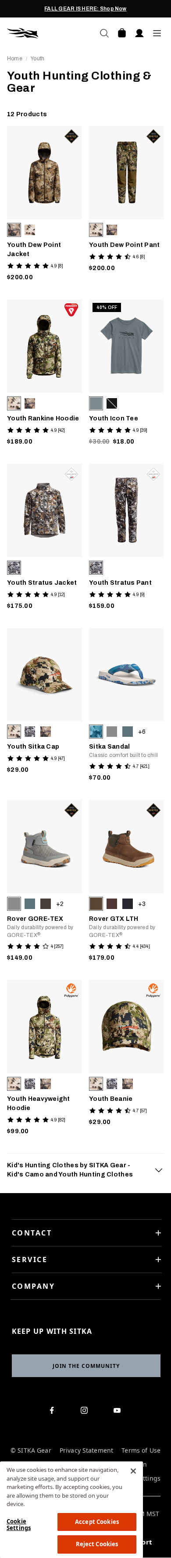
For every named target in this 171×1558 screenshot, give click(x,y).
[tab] (85, 1170)
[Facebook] (53, 1412)
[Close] (133, 1471)
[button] (14, 230)
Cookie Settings (19, 1524)
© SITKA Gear (31, 1450)
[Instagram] (86, 1412)
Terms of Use (140, 1450)
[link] (44, 205)
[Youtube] (119, 1412)
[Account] (139, 33)
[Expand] (158, 1170)
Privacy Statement (86, 1450)
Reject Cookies (97, 1544)
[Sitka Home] (46, 33)
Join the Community (86, 1366)
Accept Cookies (97, 1522)
